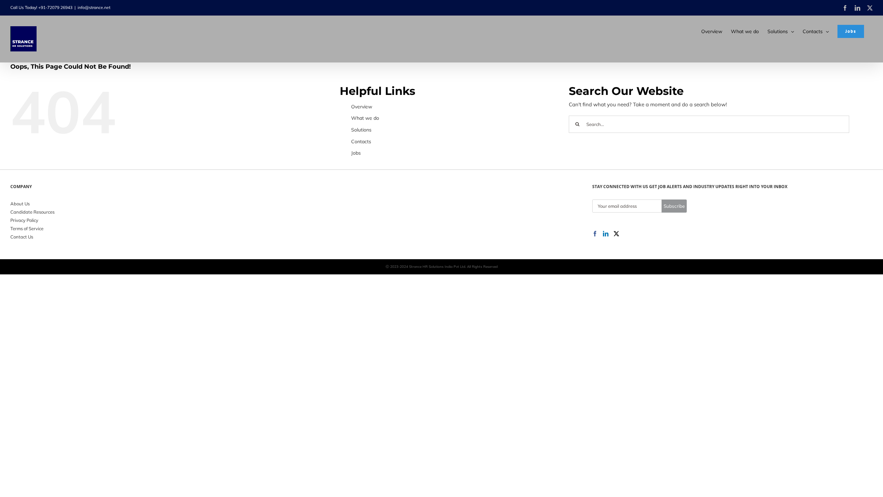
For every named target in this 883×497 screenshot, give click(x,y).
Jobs (356, 153)
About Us (20, 203)
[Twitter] (616, 233)
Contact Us (21, 237)
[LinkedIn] (605, 233)
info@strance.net (94, 7)
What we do (365, 118)
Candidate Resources (32, 212)
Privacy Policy (24, 220)
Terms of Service (26, 228)
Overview (361, 107)
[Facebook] (595, 233)
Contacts (361, 141)
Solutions (361, 130)
